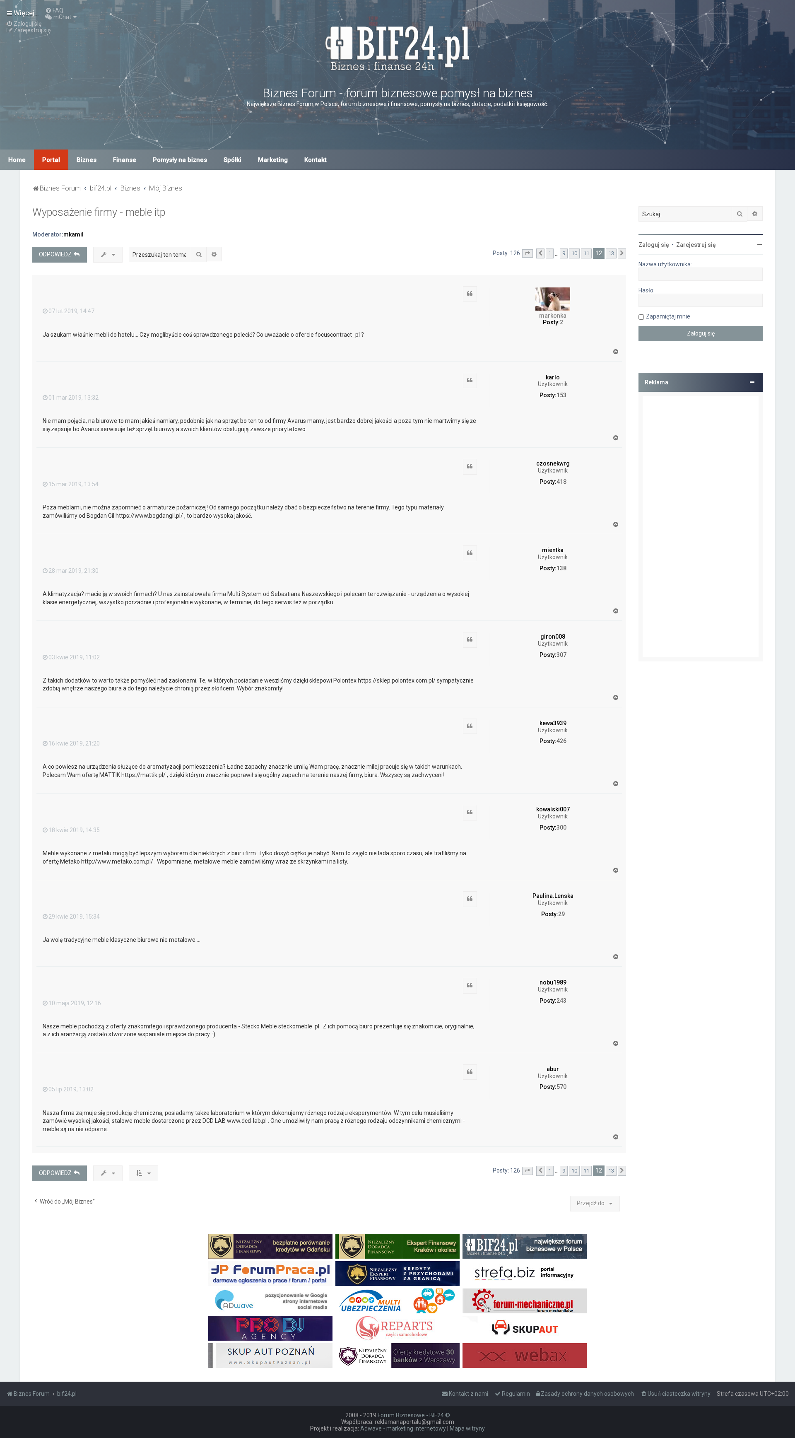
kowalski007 (553, 809)
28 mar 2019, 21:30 (73, 570)
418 (561, 481)
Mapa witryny (467, 1428)
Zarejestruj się (696, 244)
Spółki (232, 160)
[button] (527, 253)
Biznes (86, 160)
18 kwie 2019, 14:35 (74, 830)
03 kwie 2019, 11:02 (74, 657)
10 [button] (574, 253)
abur (553, 1069)
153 (561, 395)
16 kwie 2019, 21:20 (74, 743)
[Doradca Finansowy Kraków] (397, 1246)
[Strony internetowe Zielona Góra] (270, 1301)
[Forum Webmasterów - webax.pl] (525, 1355)
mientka (553, 550)
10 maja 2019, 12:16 (74, 1003)
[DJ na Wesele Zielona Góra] (270, 1328)
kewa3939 (553, 723)
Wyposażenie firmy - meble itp (98, 212)
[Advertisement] (700, 526)
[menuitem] (54, 10)
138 (561, 568)
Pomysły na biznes (180, 160)
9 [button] (563, 253)
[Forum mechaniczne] (525, 1301)
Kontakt (315, 160)
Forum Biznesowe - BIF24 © (414, 1415)
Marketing (273, 160)
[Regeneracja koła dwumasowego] (397, 1328)
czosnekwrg (553, 463)
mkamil (73, 234)
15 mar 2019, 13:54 (73, 484)
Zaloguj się (653, 244)
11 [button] (586, 253)
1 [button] (549, 253)
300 (561, 827)
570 (561, 1086)
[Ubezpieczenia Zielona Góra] (397, 1301)
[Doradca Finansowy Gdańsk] (270, 1246)
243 (561, 1000)
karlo (553, 377)
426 (561, 741)
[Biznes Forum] (397, 47)
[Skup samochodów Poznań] (270, 1355)
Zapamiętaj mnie (668, 316)
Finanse (124, 160)
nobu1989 (553, 982)
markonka (552, 315)
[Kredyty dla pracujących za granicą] (397, 1273)
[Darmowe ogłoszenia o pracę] (270, 1273)
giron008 (552, 636)
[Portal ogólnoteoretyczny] (525, 1273)
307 (561, 654)
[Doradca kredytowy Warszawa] (397, 1355)
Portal (51, 160)
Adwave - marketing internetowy (403, 1428)
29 (561, 914)
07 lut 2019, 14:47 (71, 311)
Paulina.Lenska (552, 896)
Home (17, 160)
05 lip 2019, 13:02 (71, 1089)
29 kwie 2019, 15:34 (74, 916)
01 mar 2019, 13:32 (73, 397)
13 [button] (611, 253)
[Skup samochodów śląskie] (525, 1328)
